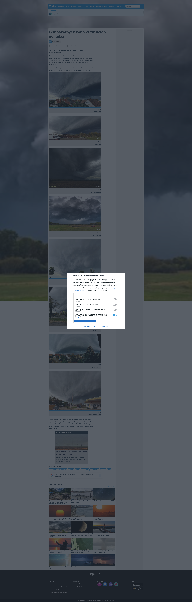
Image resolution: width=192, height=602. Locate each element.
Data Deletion (87, 326)
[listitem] (96, 296)
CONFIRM (85, 321)
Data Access (96, 326)
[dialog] (96, 301)
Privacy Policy (104, 326)
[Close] (122, 275)
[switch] (115, 299)
